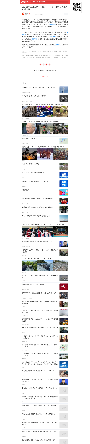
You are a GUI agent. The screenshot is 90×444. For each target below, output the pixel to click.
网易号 (28, 2)
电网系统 (58, 45)
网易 (22, 2)
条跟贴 (44, 76)
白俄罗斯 (53, 37)
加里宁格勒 (52, 24)
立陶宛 (34, 39)
